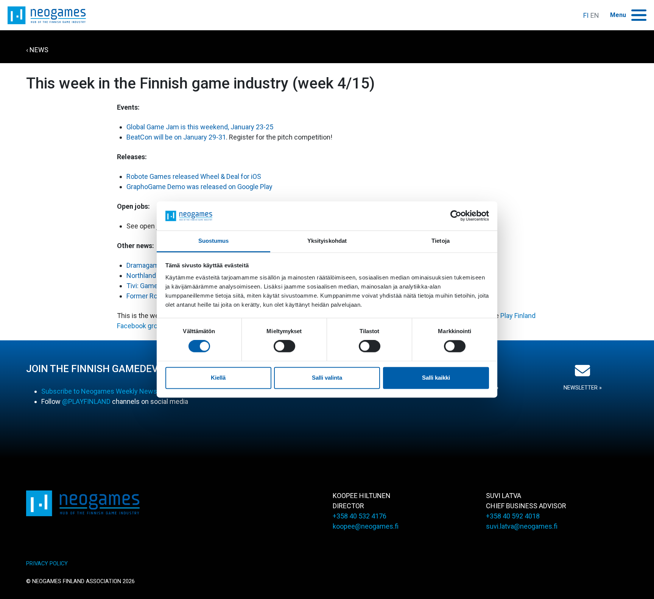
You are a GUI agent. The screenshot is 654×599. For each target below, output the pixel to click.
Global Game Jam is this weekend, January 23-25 (199, 127)
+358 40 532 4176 (359, 516)
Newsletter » (583, 388)
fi (586, 15)
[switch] (284, 346)
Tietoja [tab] (440, 240)
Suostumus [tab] (213, 240)
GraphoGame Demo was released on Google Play (199, 187)
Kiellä (218, 377)
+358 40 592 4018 (513, 516)
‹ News (37, 50)
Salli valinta (327, 377)
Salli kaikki (436, 377)
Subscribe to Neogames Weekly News (99, 391)
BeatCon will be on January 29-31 (176, 137)
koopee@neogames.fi (366, 526)
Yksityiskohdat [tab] (327, 240)
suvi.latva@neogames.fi (521, 526)
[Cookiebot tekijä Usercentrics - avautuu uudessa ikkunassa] (456, 216)
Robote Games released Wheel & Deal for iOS (193, 176)
